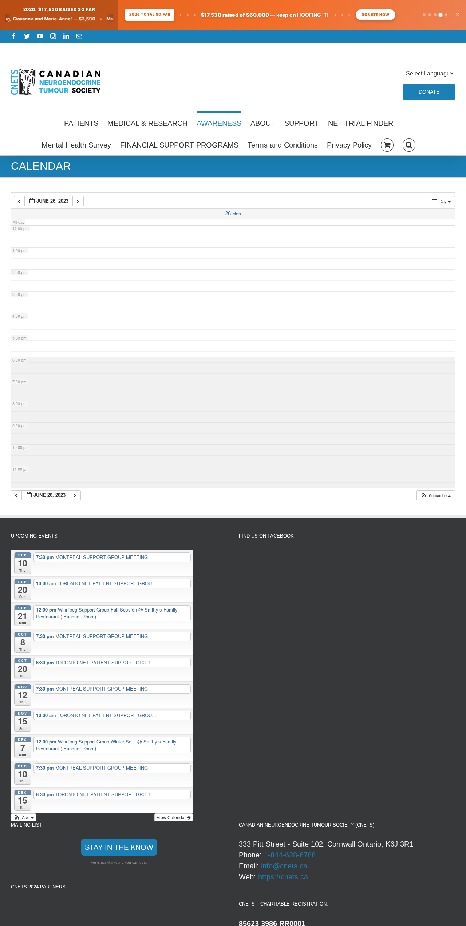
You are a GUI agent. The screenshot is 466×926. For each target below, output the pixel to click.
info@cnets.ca (284, 866)
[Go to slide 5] (446, 15)
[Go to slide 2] (429, 14)
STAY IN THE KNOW (119, 847)
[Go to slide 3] (435, 14)
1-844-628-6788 (290, 855)
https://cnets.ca (283, 877)
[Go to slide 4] (440, 14)
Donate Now (376, 14)
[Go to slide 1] (424, 14)
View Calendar (172, 817)
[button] (409, 144)
